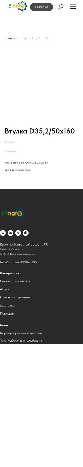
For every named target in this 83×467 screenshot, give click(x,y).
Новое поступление (15, 297)
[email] (10, 233)
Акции (4, 289)
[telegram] (18, 233)
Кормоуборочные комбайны (21, 333)
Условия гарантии (13, 433)
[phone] (3, 233)
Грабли (5, 397)
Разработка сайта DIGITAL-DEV (18, 262)
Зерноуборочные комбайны (21, 341)
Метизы (6, 405)
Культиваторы (10, 365)
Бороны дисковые (13, 349)
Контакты (7, 313)
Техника (6, 413)
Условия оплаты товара (17, 441)
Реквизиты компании (15, 281)
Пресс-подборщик (14, 389)
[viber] (26, 233)
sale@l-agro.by (15, 249)
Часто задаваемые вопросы (21, 449)
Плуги (4, 373)
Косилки (6, 357)
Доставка (7, 305)
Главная (10, 38)
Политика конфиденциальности (24, 457)
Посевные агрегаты (15, 381)
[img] (18, 6)
